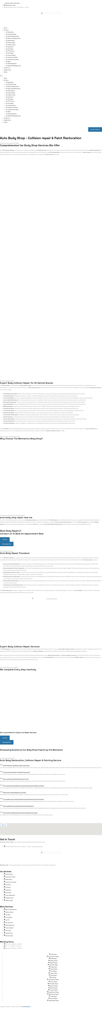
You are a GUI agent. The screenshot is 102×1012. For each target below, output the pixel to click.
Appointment (7, 70)
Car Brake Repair (10, 40)
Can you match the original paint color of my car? (16, 779)
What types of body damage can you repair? (14, 792)
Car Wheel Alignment (11, 63)
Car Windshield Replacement (13, 65)
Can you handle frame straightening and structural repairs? (18, 806)
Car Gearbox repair (10, 44)
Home (5, 28)
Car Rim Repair (10, 53)
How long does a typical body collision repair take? (16, 765)
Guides (5, 72)
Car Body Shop (9, 32)
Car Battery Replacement (12, 36)
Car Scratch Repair (11, 55)
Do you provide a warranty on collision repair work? (16, 772)
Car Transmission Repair (12, 59)
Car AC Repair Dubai (11, 34)
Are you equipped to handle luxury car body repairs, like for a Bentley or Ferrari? (23, 785)
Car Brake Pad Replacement (13, 38)
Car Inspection (9, 46)
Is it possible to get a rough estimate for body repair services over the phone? (23, 799)
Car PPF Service (10, 51)
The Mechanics (26, 1006)
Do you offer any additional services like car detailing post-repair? (20, 812)
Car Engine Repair (10, 42)
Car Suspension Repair (12, 57)
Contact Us (7, 67)
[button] (51, 76)
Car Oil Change (9, 49)
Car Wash (8, 61)
